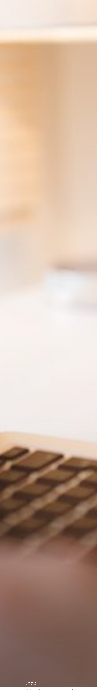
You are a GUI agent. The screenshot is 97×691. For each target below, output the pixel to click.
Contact (38, 689)
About (31, 689)
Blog (34, 689)
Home (27, 689)
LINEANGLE (32, 683)
